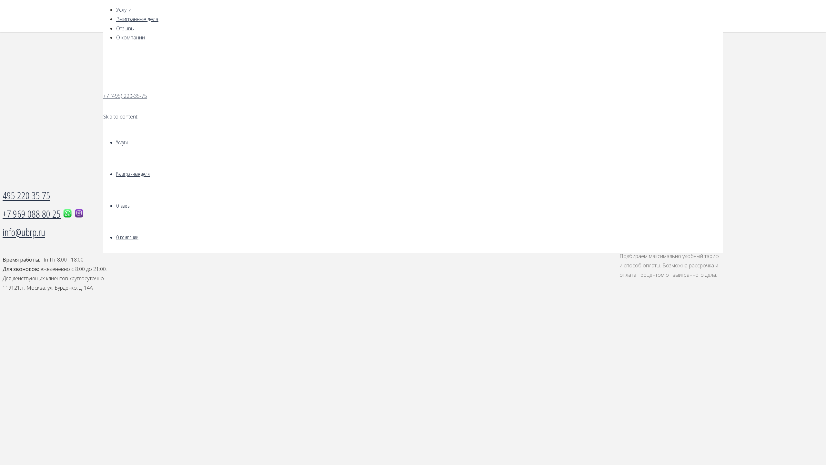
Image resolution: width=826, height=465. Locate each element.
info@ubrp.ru (24, 232)
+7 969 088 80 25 (32, 214)
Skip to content (120, 116)
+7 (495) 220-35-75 (125, 95)
